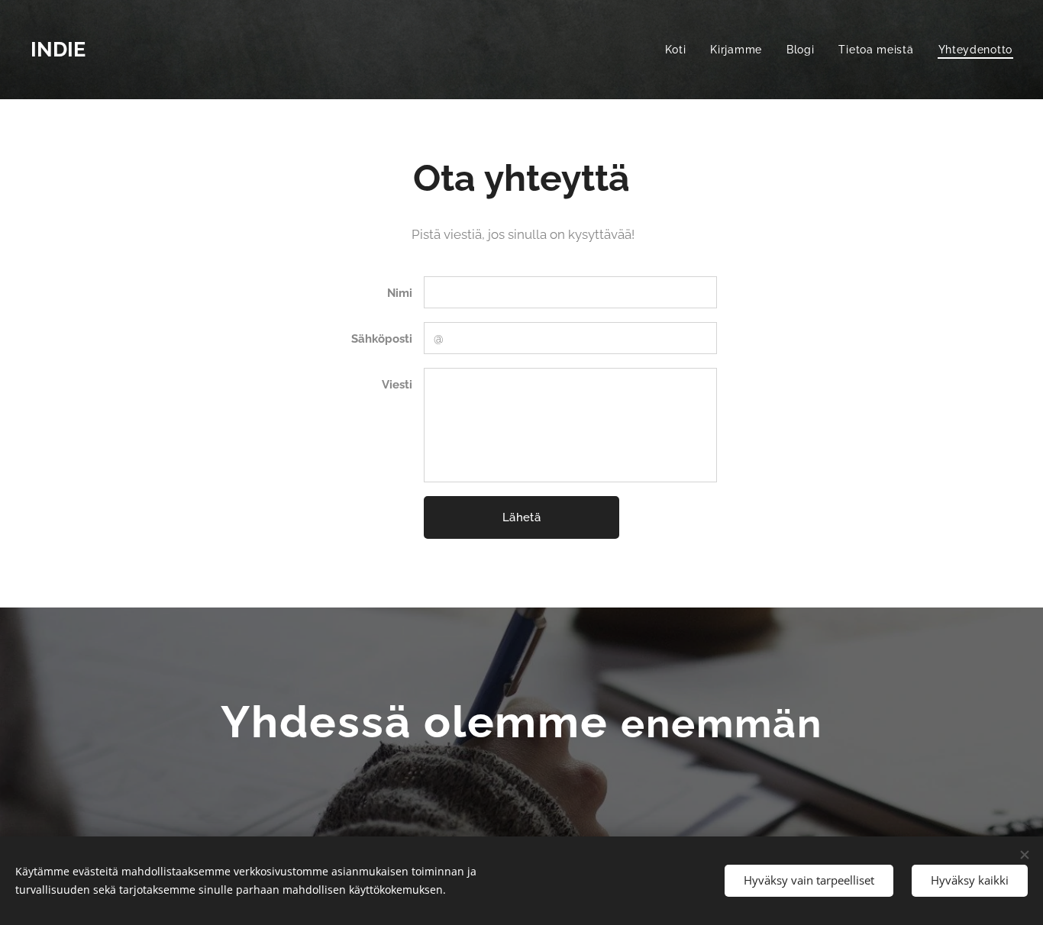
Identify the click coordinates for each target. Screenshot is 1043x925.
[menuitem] (680, 50)
